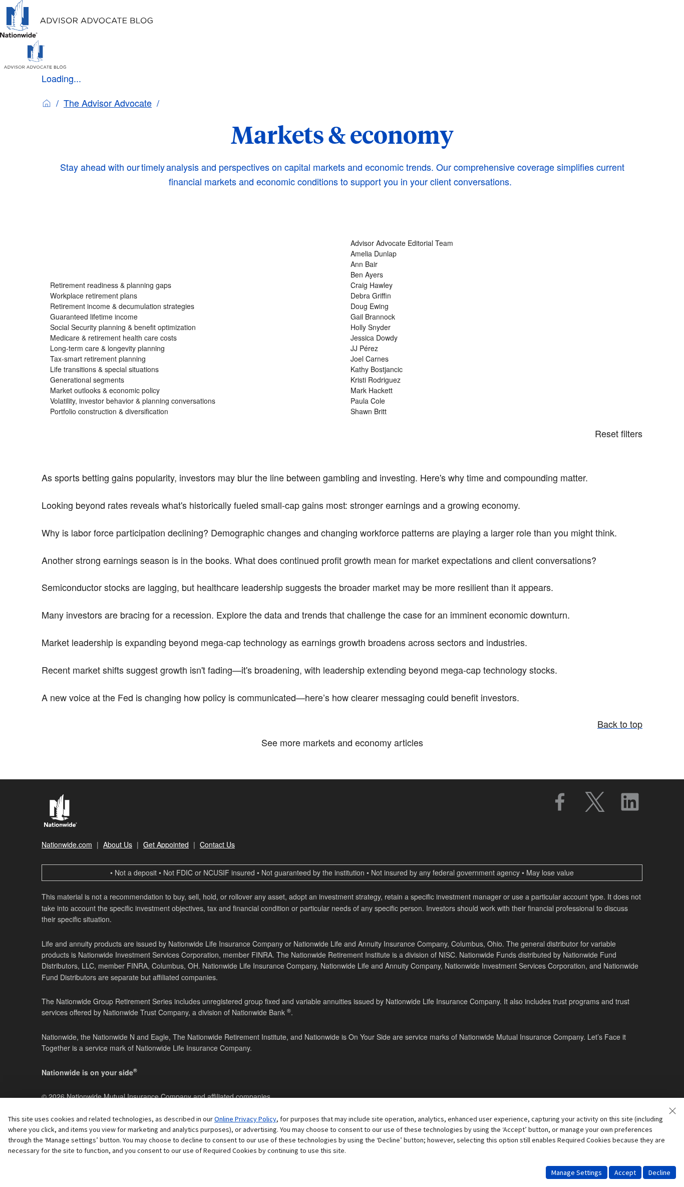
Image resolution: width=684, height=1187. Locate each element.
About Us (117, 844)
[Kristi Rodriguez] (492, 380)
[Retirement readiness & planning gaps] (191, 285)
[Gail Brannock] (492, 317)
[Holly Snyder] (492, 327)
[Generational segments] (191, 380)
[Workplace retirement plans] (191, 295)
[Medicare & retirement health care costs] (191, 338)
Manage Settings (576, 1172)
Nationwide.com (67, 844)
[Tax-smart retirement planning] (191, 359)
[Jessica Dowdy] (492, 338)
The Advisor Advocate (108, 102)
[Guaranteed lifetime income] (191, 317)
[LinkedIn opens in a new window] (630, 802)
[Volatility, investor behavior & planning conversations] (191, 401)
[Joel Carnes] (492, 359)
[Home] (46, 102)
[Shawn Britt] (492, 411)
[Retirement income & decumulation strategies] (191, 306)
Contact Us (217, 844)
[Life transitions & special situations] (191, 369)
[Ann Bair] (492, 264)
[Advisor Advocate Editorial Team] (492, 243)
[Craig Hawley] (492, 285)
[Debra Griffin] (492, 295)
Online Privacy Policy (245, 1118)
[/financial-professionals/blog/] (77, 36)
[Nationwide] (65, 811)
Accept (625, 1172)
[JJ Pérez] (492, 348)
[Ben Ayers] (492, 274)
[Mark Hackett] (492, 390)
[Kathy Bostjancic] (492, 369)
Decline (659, 1172)
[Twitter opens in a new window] (595, 802)
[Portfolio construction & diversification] (191, 411)
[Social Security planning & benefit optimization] (191, 327)
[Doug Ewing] (492, 306)
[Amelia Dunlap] (492, 253)
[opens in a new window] (560, 802)
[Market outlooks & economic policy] (191, 390)
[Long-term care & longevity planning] (191, 348)
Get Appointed (166, 844)
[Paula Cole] (492, 401)
